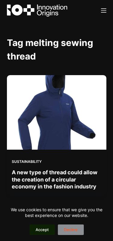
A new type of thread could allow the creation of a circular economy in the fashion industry (54, 179)
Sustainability (27, 161)
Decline (71, 229)
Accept (42, 229)
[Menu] (103, 10)
